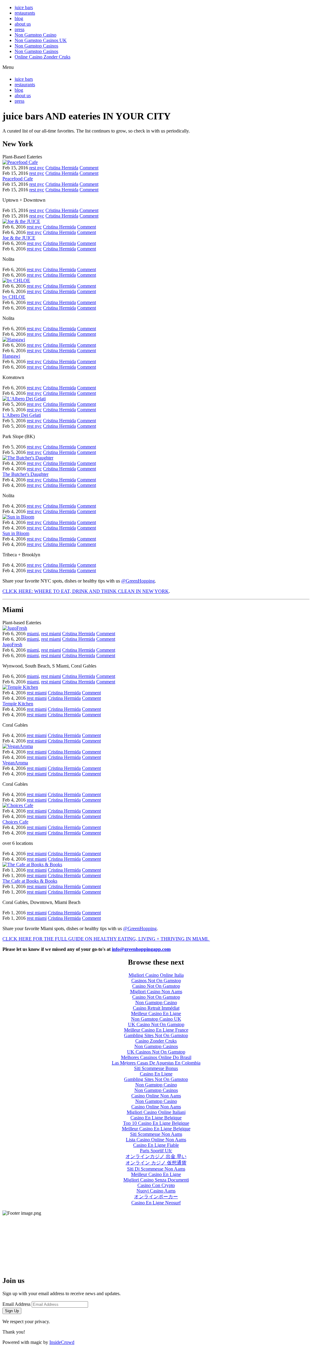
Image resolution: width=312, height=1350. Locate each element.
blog (19, 18)
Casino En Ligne (156, 1073)
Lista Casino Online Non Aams (156, 1139)
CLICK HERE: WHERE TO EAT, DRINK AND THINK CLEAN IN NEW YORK (85, 591)
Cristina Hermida (61, 167)
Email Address (16, 1304)
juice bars (24, 7)
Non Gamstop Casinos (36, 45)
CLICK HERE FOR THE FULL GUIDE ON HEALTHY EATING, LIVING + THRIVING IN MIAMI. (106, 938)
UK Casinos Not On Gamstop (156, 1051)
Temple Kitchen (17, 703)
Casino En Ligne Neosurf (156, 1202)
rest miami (51, 633)
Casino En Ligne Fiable (156, 1145)
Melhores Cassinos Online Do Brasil (156, 1057)
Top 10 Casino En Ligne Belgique (156, 1123)
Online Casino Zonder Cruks (42, 56)
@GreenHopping (138, 580)
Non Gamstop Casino (35, 34)
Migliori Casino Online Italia (156, 975)
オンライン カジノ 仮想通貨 (156, 1162)
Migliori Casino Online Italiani (156, 1112)
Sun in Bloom (15, 533)
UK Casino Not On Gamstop (156, 1024)
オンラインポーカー (156, 1196)
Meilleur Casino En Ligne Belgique (156, 1128)
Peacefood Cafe (17, 178)
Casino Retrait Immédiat (156, 1008)
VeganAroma (15, 762)
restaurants (25, 13)
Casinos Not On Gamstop (156, 980)
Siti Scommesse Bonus (156, 1068)
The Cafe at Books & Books (29, 881)
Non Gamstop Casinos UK (41, 40)
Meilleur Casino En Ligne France (156, 1030)
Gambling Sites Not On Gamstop (156, 1035)
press (19, 29)
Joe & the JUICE (18, 237)
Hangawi (11, 356)
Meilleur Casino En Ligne (156, 1013)
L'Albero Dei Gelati (21, 415)
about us (23, 24)
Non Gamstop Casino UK (156, 1019)
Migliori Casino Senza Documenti (156, 1179)
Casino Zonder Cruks (156, 1041)
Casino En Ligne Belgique (156, 1117)
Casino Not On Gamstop (156, 986)
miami (33, 633)
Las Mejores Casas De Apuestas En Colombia (156, 1062)
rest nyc (36, 167)
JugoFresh (12, 644)
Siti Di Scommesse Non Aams (156, 1168)
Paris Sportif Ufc (156, 1150)
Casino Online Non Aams (156, 1095)
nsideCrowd (62, 1342)
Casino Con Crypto (156, 1185)
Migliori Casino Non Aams (156, 991)
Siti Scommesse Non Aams (156, 1134)
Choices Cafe (15, 821)
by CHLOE (13, 296)
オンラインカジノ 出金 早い (156, 1156)
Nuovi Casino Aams (156, 1190)
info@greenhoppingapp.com (141, 949)
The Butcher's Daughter (25, 474)
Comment (89, 167)
